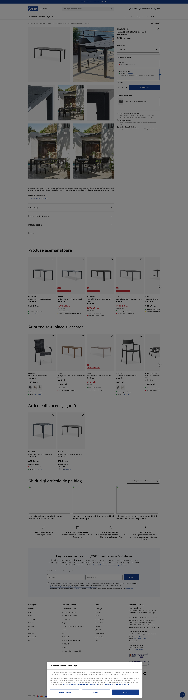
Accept (125, 692)
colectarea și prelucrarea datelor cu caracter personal (80, 684)
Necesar (96, 692)
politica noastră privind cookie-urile (117, 684)
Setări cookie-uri (65, 692)
